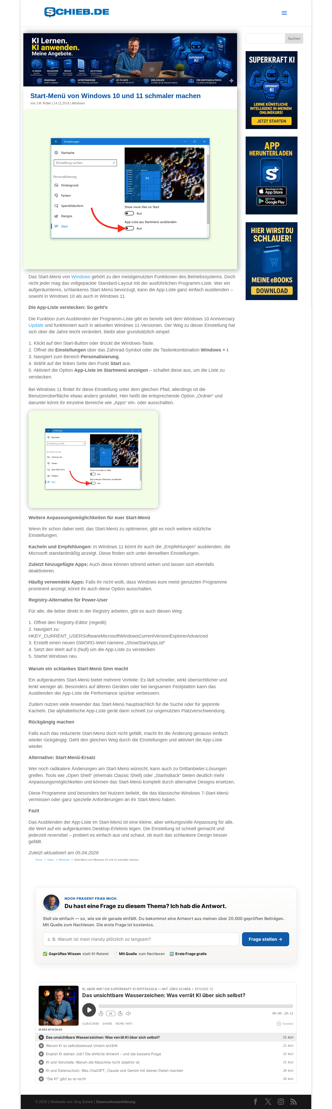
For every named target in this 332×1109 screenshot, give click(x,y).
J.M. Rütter (43, 103)
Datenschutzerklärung (115, 1102)
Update (36, 325)
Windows (78, 103)
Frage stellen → (265, 939)
